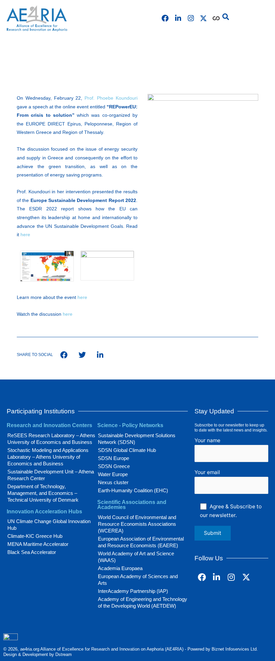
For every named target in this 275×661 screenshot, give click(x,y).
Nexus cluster (113, 482)
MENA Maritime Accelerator (37, 544)
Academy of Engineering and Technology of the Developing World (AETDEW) (142, 602)
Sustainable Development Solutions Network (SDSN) (136, 439)
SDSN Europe (113, 458)
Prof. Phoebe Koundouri (111, 98)
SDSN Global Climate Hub (127, 450)
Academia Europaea (120, 568)
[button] (225, 16)
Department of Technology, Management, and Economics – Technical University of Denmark (42, 493)
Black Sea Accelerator (31, 552)
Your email (207, 472)
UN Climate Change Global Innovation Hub (49, 524)
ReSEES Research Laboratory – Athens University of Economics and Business (51, 439)
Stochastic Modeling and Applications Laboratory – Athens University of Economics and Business (48, 456)
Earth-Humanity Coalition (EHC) (133, 490)
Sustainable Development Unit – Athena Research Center (50, 475)
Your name (207, 440)
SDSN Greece (114, 466)
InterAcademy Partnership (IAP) (133, 591)
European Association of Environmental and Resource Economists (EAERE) (141, 542)
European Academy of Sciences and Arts (138, 579)
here (25, 234)
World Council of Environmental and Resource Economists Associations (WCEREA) (137, 523)
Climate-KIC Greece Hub (34, 536)
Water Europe (113, 474)
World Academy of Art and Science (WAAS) (136, 557)
